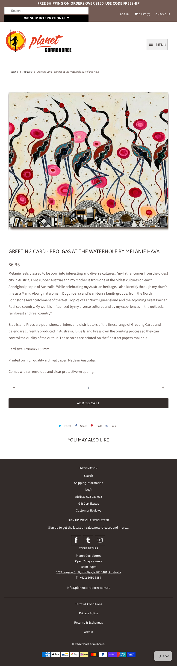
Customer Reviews (88, 510)
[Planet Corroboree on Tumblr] (88, 540)
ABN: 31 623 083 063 (88, 496)
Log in (124, 14)
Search (88, 476)
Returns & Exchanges (88, 622)
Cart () (144, 14)
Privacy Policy (88, 613)
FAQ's (88, 490)
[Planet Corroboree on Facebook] (76, 540)
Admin (88, 632)
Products (27, 72)
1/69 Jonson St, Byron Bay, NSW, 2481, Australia (88, 572)
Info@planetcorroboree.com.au (88, 588)
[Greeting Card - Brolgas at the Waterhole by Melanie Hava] (88, 161)
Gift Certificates (88, 503)
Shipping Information (88, 483)
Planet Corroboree (92, 644)
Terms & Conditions (88, 604)
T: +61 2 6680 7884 (88, 577)
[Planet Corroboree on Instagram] (100, 540)
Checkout (163, 14)
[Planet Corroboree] (39, 42)
